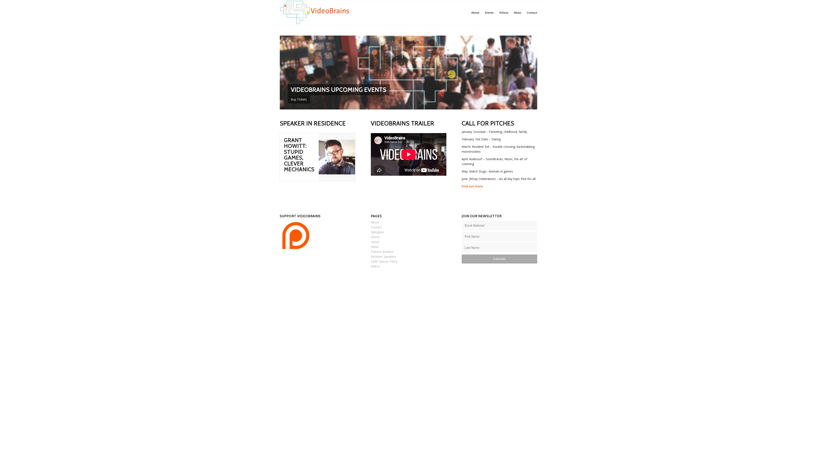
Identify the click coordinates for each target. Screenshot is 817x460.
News (375, 247)
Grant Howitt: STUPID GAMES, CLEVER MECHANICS (299, 155)
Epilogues (377, 232)
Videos (375, 266)
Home (375, 242)
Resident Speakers (383, 256)
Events (375, 237)
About (375, 222)
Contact (376, 227)
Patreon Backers (382, 252)
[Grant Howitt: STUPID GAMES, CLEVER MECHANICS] (337, 157)
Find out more (472, 186)
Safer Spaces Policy (384, 261)
